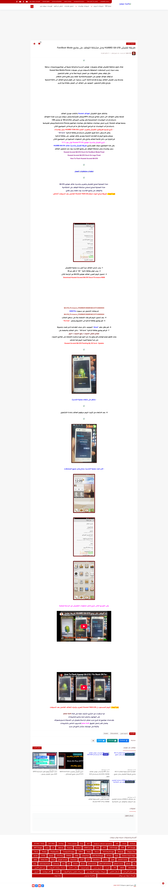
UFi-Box (109, 856)
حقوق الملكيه (46, 1)
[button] (124, 740)
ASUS (124, 844)
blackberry (96, 860)
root (63, 864)
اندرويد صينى (130, 43)
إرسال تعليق (129, 816)
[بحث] (32, 6)
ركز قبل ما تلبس (115, 872)
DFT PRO (51, 844)
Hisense (78, 848)
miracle (75, 864)
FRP (122, 848)
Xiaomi (51, 856)
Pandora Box (55, 852)
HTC (104, 848)
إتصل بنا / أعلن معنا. (92, 1)
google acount (62, 860)
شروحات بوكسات (83, 6)
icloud (53, 860)
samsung (56, 864)
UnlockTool (85, 856)
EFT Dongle (131, 848)
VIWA (76, 856)
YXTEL (43, 856)
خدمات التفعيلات (104, 1)
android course (122, 860)
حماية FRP (108, 6)
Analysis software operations (103, 844)
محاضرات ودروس (89, 876)
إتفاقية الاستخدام (56, 1)
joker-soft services (105, 864)
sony (34, 864)
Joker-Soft (116, 885)
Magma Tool (131, 852)
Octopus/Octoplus (69, 852)
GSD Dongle (113, 848)
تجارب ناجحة (73, 868)
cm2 (88, 860)
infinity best (44, 860)
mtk (69, 864)
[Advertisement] (84, 25)
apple (112, 860)
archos (105, 860)
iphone (128, 864)
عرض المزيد (37, 747)
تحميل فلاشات (69, 6)
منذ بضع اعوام (131, 769)
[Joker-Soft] (125, 4)
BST (88, 844)
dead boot (73, 860)
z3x (115, 868)
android (133, 860)
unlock (122, 868)
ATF (117, 844)
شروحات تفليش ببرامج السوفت (73, 872)
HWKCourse (88, 848)
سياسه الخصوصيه (79, 1)
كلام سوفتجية (47, 872)
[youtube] (27, 1)
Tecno (36, 852)
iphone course (118, 864)
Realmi (44, 852)
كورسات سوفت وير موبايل (127, 876)
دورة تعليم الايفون (39, 868)
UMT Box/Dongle (97, 856)
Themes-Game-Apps (128, 856)
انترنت (107, 868)
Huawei (106, 733)
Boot (81, 844)
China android (114, 733)
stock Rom (131, 868)
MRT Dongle (38, 848)
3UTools (132, 844)
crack (82, 860)
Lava (47, 848)
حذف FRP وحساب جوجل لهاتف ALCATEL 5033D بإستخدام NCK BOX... (99, 774)
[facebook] (23, 1)
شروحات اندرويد (98, 6)
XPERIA (68, 856)
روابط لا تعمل (67, 1)
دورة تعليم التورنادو (129, 872)
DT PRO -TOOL (39, 844)
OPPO (81, 852)
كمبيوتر (36, 872)
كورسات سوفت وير (35, 1)
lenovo (83, 864)
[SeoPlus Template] (135, 885)
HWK (97, 848)
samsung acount (44, 864)
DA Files (61, 844)
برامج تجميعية (85, 868)
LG (53, 848)
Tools (116, 856)
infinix (35, 860)
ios (134, 864)
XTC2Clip (60, 856)
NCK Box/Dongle (108, 852)
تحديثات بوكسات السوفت (57, 868)
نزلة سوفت (57, 876)
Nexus (97, 852)
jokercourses (92, 864)
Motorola (120, 852)
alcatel (36, 856)
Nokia (89, 852)
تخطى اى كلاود (58, 6)
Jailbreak (60, 848)
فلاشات (57, 872)
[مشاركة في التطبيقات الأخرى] (93, 740)
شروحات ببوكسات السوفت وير (96, 872)
